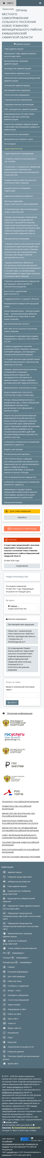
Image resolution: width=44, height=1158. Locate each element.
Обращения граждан (13, 502)
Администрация (23, 44)
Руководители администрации (17, 68)
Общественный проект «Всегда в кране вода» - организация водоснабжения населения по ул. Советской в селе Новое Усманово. (22, 315)
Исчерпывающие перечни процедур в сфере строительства (21, 210)
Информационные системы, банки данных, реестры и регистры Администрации (19, 116)
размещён (6, 1155)
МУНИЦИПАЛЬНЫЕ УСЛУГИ (16, 324)
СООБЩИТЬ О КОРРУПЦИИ (24, 528)
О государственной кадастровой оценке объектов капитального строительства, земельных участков (22, 362)
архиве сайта (11, 1122)
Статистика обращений (18, 1000)
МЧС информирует (13, 953)
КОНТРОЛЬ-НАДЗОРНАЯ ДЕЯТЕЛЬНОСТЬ (15, 292)
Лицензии (11, 1042)
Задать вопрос (14, 1004)
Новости (11, 1023)
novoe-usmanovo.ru (15, 1087)
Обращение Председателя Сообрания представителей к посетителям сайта (22, 916)
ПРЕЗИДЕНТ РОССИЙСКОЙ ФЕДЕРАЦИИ (20, 801)
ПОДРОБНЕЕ (22, 566)
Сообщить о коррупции (18, 986)
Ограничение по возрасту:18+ (20, 1047)
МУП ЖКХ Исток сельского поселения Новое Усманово (20, 330)
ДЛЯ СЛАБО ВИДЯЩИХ (20, 511)
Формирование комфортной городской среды (21, 304)
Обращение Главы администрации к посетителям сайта (20, 54)
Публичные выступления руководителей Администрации (22, 79)
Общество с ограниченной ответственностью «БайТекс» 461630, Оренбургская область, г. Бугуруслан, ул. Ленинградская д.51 (22, 636)
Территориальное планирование (19, 153)
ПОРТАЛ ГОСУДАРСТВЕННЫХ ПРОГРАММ (21, 856)
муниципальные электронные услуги (20, 387)
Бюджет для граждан (13, 449)
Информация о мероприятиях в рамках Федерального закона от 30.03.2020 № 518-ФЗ (21, 339)
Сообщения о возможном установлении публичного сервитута (22, 443)
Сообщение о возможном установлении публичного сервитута (22, 483)
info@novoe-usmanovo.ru (12, 1092)
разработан (12, 1152)
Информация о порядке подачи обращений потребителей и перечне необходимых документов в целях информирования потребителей (21, 493)
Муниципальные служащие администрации (16, 62)
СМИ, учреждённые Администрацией (20, 109)
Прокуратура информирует (17, 962)
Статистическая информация (16, 95)
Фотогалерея (10, 144)
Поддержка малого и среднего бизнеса (21, 299)
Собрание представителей (19, 877)
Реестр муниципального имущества (20, 477)
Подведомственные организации (19, 104)
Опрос (10, 1037)
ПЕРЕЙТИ (22, 517)
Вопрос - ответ (14, 990)
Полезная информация (19, 713)
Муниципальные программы (16, 134)
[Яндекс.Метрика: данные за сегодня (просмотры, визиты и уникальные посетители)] (36, 1139)
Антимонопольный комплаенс (17, 454)
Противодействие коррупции (17, 90)
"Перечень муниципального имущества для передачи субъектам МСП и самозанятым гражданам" (22, 284)
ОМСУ (10, 3)
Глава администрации (13, 49)
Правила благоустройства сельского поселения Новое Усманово (20, 181)
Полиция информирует (15, 957)
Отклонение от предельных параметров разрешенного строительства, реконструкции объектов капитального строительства (22, 171)
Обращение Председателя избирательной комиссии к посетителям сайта (21, 926)
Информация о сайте (16, 1009)
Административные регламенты (18, 196)
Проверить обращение (18, 995)
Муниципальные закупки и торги (18, 139)
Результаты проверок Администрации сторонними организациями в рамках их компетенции (22, 127)
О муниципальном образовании (18, 99)
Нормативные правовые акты (17, 73)
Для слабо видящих (16, 976)
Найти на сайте (14, 1014)
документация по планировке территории (17, 189)
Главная (13, 606)
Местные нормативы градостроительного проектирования (21, 202)
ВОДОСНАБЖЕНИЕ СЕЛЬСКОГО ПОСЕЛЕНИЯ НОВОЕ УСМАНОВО (19, 393)
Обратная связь (14, 981)
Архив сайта (12, 1063)
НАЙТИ (13, 702)
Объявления (12, 1032)
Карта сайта (12, 1018)
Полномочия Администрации (17, 85)
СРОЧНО (12, 540)
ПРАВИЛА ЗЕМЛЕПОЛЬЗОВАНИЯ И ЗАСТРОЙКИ (20, 160)
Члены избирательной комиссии (22, 948)
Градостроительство (13, 148)
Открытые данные (15, 1051)
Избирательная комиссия (18, 881)
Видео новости (14, 1028)
